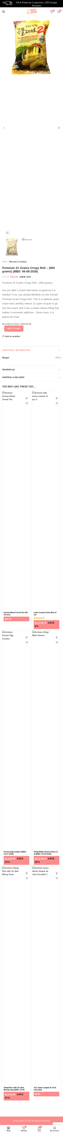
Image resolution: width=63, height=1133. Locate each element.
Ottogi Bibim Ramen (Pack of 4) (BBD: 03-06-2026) (46, 853)
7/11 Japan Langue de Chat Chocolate (45, 1089)
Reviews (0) (8, 369)
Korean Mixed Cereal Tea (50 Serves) (16, 614)
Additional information (16, 350)
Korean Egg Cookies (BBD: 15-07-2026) (15, 853)
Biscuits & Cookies (18, 262)
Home (4, 262)
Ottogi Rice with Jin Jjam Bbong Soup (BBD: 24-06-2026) (14, 1090)
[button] (26, 398)
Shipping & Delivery (13, 377)
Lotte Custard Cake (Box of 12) (45, 614)
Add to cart (14, 328)
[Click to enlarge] (7, 233)
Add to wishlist (12, 336)
